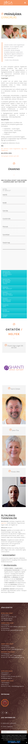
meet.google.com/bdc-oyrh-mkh (10, 156)
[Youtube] (6, 712)
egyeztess (4, 523)
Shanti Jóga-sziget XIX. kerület (15, 347)
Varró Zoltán (15, 389)
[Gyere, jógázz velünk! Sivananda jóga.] (8, 2)
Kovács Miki (15, 472)
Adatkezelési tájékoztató (9, 723)
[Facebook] (2, 712)
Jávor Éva (15, 430)
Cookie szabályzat (7, 726)
